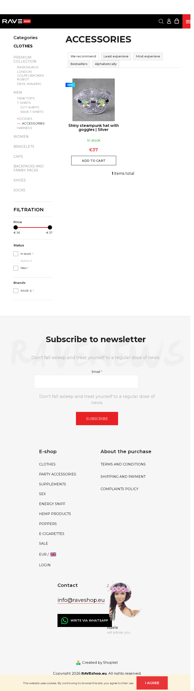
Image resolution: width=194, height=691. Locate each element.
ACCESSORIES (33, 123)
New (24, 268)
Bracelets (23, 146)
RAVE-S (27, 290)
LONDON (24, 72)
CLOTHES (23, 46)
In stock (27, 253)
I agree (152, 683)
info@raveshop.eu (81, 600)
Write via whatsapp (89, 620)
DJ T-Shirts (30, 107)
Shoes (19, 180)
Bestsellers (79, 64)
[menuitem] (66, 464)
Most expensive (148, 56)
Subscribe (97, 418)
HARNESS (24, 128)
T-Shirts (24, 103)
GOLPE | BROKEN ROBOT (30, 77)
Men (17, 92)
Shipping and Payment (123, 477)
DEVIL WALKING (29, 84)
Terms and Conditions (123, 464)
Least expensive (116, 56)
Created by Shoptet (100, 662)
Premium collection (24, 59)
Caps (18, 156)
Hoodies (24, 118)
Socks (19, 190)
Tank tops (26, 98)
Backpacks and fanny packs (28, 168)
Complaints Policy (119, 489)
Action (26, 261)
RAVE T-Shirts (32, 112)
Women (21, 136)
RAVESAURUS (28, 67)
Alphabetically (106, 64)
